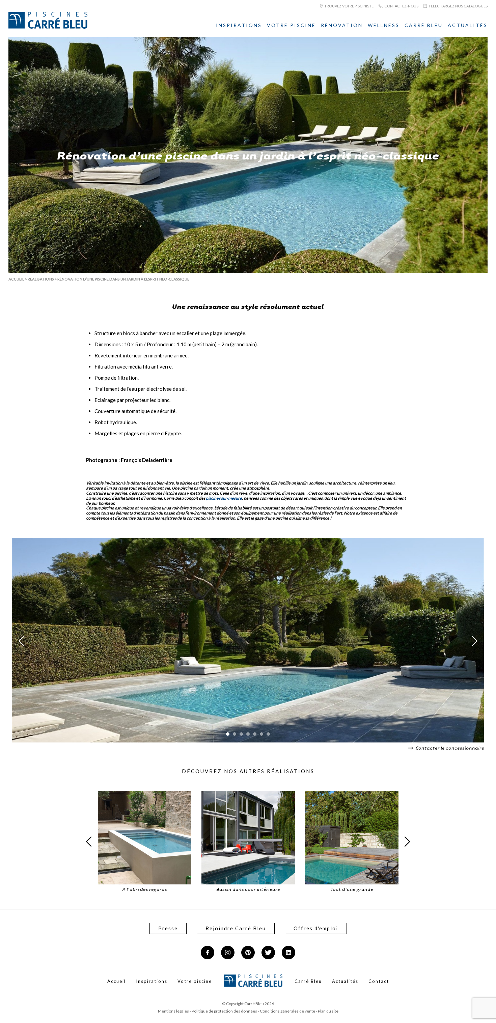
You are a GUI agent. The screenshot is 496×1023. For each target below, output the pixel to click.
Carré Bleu (424, 25)
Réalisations (41, 279)
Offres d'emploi (316, 928)
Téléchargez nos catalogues (458, 6)
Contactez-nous (401, 6)
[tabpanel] (248, 641)
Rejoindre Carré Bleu (235, 928)
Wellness (383, 25)
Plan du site (328, 1011)
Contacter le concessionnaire (449, 748)
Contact (378, 981)
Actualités (468, 25)
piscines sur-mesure (224, 498)
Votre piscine (291, 25)
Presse (168, 928)
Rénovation (342, 25)
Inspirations (239, 25)
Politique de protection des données (224, 1011)
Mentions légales (173, 1011)
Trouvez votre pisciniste (349, 6)
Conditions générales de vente (287, 1011)
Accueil (16, 279)
